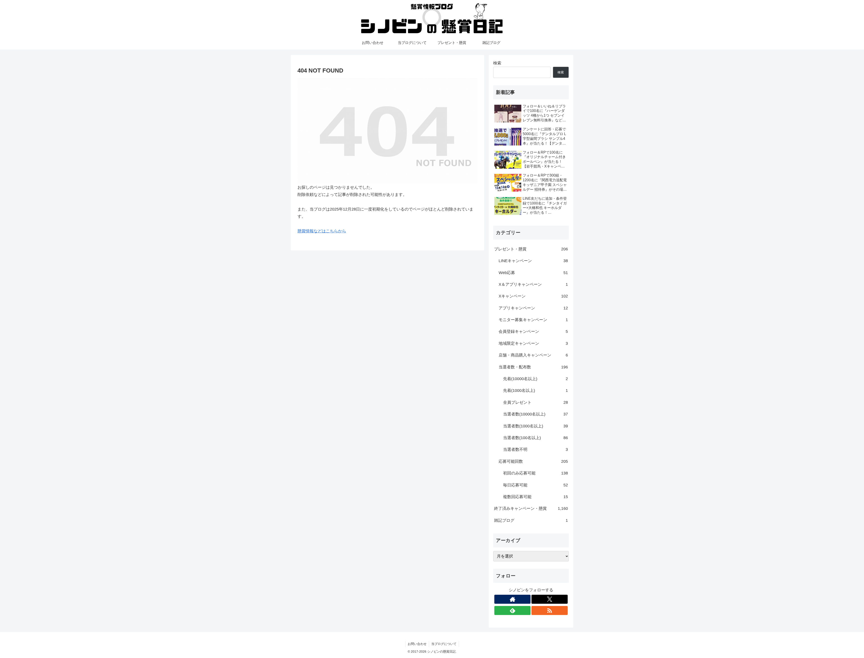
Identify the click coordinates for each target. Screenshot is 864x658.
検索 (497, 63)
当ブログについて (444, 644)
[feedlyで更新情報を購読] (512, 610)
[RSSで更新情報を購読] (549, 610)
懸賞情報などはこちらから (321, 231)
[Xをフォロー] (549, 599)
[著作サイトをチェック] (512, 599)
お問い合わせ (417, 644)
